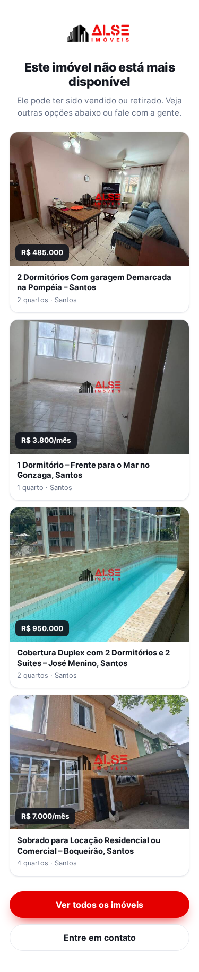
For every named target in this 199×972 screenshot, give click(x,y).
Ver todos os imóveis (99, 904)
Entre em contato (100, 937)
